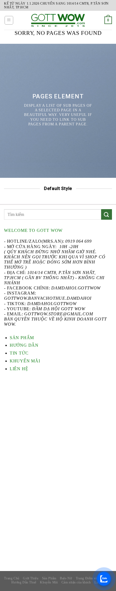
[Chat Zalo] (104, 579)
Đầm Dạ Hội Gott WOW (58, 308)
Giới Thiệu (30, 578)
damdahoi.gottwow (52, 303)
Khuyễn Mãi (49, 582)
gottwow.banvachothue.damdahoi (47, 298)
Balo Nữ (66, 578)
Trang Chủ (11, 578)
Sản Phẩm (49, 578)
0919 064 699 (78, 241)
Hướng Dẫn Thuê (23, 582)
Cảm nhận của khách (76, 582)
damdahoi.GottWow (76, 288)
